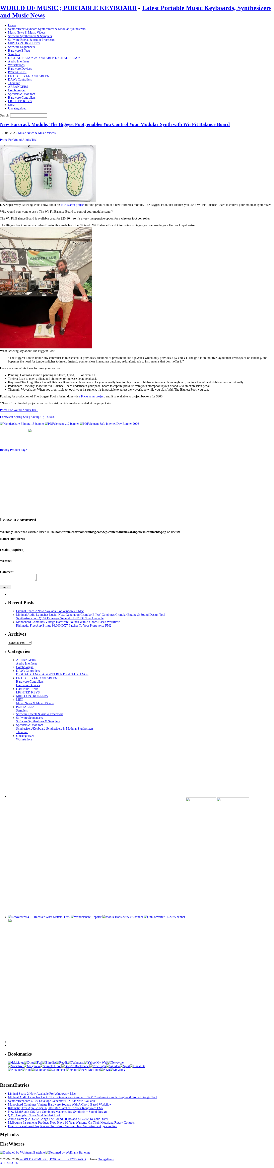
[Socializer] (16, 1066)
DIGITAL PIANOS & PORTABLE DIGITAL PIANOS (44, 57)
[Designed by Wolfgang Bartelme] (68, 1152)
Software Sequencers (21, 47)
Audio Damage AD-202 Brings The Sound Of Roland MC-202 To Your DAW (58, 1119)
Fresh (110, 1159)
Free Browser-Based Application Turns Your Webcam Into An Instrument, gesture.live (62, 1126)
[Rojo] (26, 1069)
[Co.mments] (57, 1069)
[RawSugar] (97, 1066)
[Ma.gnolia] (32, 1066)
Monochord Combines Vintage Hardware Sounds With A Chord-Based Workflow (68, 622)
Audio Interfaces (18, 61)
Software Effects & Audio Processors (31, 39)
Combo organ (16, 90)
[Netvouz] (15, 1069)
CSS (15, 1163)
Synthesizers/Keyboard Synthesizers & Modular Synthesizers (46, 29)
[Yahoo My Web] (96, 1062)
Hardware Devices (20, 68)
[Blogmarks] (40, 1069)
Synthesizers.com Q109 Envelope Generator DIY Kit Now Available (60, 618)
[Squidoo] (113, 1066)
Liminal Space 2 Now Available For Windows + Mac (50, 611)
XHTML (5, 1163)
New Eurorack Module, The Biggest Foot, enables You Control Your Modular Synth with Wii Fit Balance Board (115, 124)
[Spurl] (125, 1066)
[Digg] (29, 1062)
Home (12, 25)
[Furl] (38, 1062)
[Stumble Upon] (50, 1066)
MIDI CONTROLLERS (24, 43)
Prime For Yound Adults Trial (19, 139)
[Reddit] (62, 1062)
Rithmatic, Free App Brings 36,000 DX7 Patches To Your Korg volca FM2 (63, 625)
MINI (11, 104)
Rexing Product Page (13, 449)
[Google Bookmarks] (75, 1066)
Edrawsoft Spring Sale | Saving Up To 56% (28, 417)
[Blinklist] (49, 1062)
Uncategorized (17, 108)
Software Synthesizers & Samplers (30, 36)
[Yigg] (105, 1069)
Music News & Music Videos (27, 32)
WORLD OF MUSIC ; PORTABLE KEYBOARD (68, 7)
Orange (102, 1159)
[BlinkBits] (137, 1066)
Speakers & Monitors (21, 94)
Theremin (14, 83)
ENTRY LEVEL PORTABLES (28, 76)
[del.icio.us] (16, 1062)
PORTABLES (17, 72)
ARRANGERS (18, 86)
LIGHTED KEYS (20, 101)
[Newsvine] (116, 1062)
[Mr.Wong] (117, 1069)
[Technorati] (76, 1062)
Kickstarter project (72, 204)
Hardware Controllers (22, 97)
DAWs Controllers (20, 79)
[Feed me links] (89, 1069)
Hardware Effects (19, 50)
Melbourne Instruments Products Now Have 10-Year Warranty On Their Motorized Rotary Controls (71, 1122)
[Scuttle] (72, 1069)
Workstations (16, 65)
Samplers (14, 54)
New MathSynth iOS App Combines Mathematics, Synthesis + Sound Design (57, 1111)
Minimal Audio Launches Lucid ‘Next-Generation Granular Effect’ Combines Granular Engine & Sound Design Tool (90, 614)
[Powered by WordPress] (23, 1152)
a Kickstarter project (91, 396)
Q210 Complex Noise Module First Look (34, 1115)
